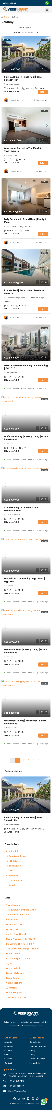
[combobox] (29, 32)
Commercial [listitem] (12, 875)
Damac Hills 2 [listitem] (13, 968)
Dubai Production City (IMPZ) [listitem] (21, 939)
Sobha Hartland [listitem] (14, 982)
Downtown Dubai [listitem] (15, 924)
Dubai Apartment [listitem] (18, 856)
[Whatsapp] (37, 1098)
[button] (47, 10)
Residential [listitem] (12, 851)
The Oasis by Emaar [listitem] (16, 997)
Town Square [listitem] (13, 905)
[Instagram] (33, 1098)
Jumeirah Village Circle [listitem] (18, 914)
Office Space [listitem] (15, 880)
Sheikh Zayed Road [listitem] (16, 934)
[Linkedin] (28, 1098)
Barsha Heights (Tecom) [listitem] (19, 958)
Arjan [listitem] (9, 963)
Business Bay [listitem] (13, 919)
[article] (26, 806)
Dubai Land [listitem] (12, 929)
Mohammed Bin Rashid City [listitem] (20, 943)
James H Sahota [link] (16, 100)
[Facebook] (14, 1098)
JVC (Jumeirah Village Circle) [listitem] (21, 909)
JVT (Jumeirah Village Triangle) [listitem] (22, 948)
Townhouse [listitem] (15, 865)
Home (6, 17)
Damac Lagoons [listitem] (14, 992)
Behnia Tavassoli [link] (27, 388)
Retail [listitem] (12, 885)
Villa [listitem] (11, 870)
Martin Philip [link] (14, 242)
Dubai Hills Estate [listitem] (15, 973)
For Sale (44, 40)
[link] (26, 54)
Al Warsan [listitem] (11, 987)
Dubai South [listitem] (12, 978)
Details (43, 92)
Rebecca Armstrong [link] (17, 171)
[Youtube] (23, 1098)
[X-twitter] (19, 1098)
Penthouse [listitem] (14, 860)
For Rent (44, 111)
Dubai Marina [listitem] (13, 953)
